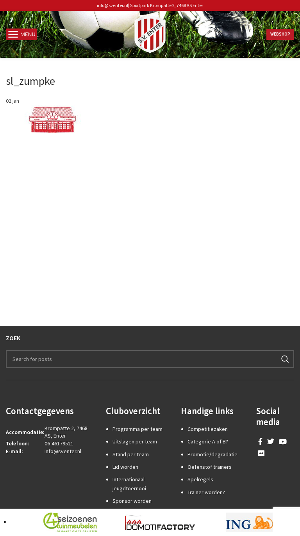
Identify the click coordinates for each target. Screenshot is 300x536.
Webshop (280, 34)
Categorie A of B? (208, 441)
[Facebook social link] (260, 441)
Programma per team (137, 428)
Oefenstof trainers (210, 466)
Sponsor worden (132, 500)
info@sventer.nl (112, 5)
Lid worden (125, 466)
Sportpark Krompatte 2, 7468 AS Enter (166, 5)
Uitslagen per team (134, 441)
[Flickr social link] (261, 453)
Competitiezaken (208, 428)
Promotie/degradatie (213, 454)
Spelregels (200, 479)
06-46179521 (59, 443)
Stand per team (130, 454)
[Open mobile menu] (21, 34)
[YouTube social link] (283, 441)
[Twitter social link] (271, 441)
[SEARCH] (285, 359)
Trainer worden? (206, 492)
